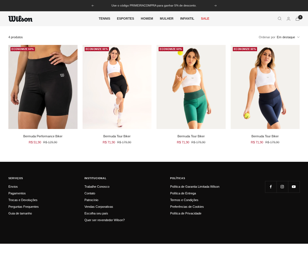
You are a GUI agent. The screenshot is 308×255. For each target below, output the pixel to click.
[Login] (288, 18)
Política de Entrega (183, 193)
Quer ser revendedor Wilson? (104, 220)
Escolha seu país (96, 213)
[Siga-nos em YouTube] (294, 187)
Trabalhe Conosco (96, 186)
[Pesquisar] (280, 18)
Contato (89, 193)
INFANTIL (187, 18)
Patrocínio (91, 200)
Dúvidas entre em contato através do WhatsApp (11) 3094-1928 (154, 5)
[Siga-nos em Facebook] (271, 187)
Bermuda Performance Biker (42, 136)
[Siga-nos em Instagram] (282, 187)
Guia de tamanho (20, 213)
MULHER (166, 18)
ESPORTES (125, 18)
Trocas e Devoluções (23, 200)
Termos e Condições (184, 200)
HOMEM (147, 18)
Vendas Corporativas (98, 206)
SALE (205, 18)
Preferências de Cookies (187, 206)
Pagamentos (17, 193)
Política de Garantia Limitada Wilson (194, 186)
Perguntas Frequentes (23, 206)
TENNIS (104, 18)
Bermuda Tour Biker (117, 136)
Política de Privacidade (185, 213)
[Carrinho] (297, 19)
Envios (13, 186)
